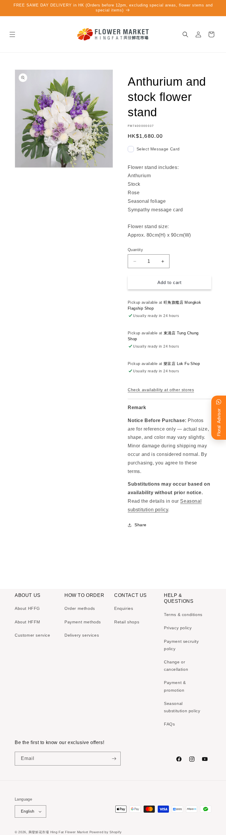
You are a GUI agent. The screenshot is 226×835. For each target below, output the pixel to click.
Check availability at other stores (161, 389)
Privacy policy (178, 627)
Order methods (79, 608)
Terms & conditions (183, 614)
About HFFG (27, 608)
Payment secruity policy (181, 645)
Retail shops (126, 622)
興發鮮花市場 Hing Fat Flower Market (58, 832)
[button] (12, 34)
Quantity (135, 250)
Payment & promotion (175, 686)
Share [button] (140, 524)
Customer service (32, 635)
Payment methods (82, 622)
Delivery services (81, 635)
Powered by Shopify (105, 832)
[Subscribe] (113, 759)
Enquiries (123, 608)
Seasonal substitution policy (182, 707)
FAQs (169, 724)
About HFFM (27, 622)
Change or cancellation (176, 666)
